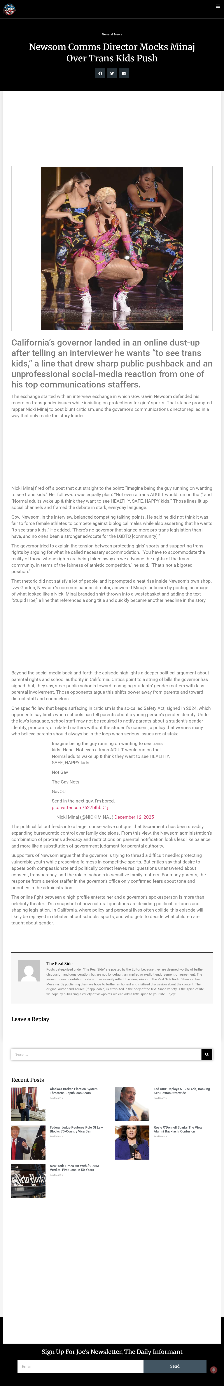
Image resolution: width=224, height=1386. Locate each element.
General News (112, 34)
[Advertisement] (112, 130)
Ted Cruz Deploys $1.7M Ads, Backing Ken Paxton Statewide (182, 1091)
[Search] (206, 1054)
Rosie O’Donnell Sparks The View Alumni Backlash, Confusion (178, 1129)
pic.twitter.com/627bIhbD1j (80, 807)
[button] (218, 5)
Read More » (56, 1098)
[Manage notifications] (213, 1369)
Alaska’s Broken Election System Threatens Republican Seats (74, 1091)
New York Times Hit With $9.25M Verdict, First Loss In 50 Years (74, 1168)
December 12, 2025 (134, 817)
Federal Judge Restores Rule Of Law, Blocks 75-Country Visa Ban (76, 1129)
